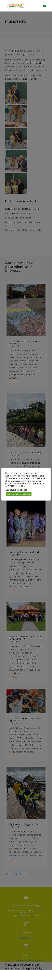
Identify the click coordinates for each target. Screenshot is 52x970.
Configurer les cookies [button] (16, 489)
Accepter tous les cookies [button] (19, 494)
